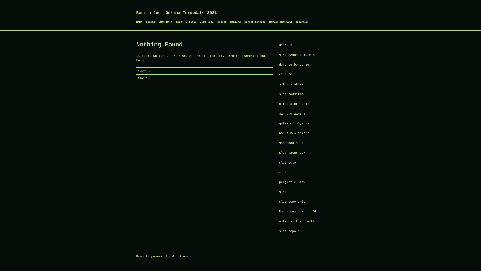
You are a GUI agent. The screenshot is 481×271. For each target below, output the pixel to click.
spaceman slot (291, 143)
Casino (150, 22)
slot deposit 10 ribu (298, 55)
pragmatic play (292, 182)
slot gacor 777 (292, 153)
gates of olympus (294, 123)
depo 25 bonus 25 (294, 65)
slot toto (287, 162)
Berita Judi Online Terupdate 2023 (176, 13)
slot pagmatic (291, 94)
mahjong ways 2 (292, 114)
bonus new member (294, 133)
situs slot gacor (294, 104)
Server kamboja (254, 22)
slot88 (284, 192)
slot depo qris (292, 202)
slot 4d (285, 74)
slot (283, 172)
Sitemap (191, 22)
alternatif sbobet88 (297, 221)
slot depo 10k (291, 231)
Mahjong (235, 22)
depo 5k (285, 45)
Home (139, 22)
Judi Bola (165, 22)
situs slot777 (291, 84)
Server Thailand (280, 22)
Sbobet (221, 22)
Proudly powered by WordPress (162, 256)
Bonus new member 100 (298, 211)
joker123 (302, 22)
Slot (179, 22)
